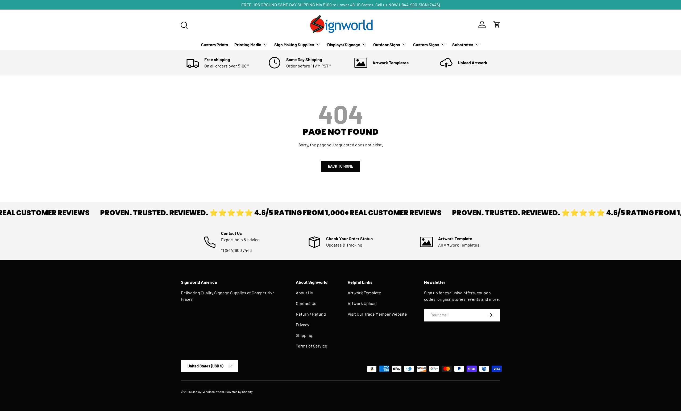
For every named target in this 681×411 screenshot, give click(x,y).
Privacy (302, 324)
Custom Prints (214, 44)
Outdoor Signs (386, 44)
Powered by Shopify (239, 391)
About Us (304, 292)
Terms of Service (311, 345)
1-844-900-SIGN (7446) (419, 4)
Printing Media (247, 44)
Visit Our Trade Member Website (377, 313)
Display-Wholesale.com (207, 391)
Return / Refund (311, 313)
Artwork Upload (362, 303)
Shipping (304, 335)
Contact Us (306, 303)
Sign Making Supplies (294, 44)
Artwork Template (364, 292)
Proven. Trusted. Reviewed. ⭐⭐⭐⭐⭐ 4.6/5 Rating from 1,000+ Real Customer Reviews (262, 212)
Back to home (340, 166)
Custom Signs (426, 44)
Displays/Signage (343, 44)
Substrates (462, 44)
